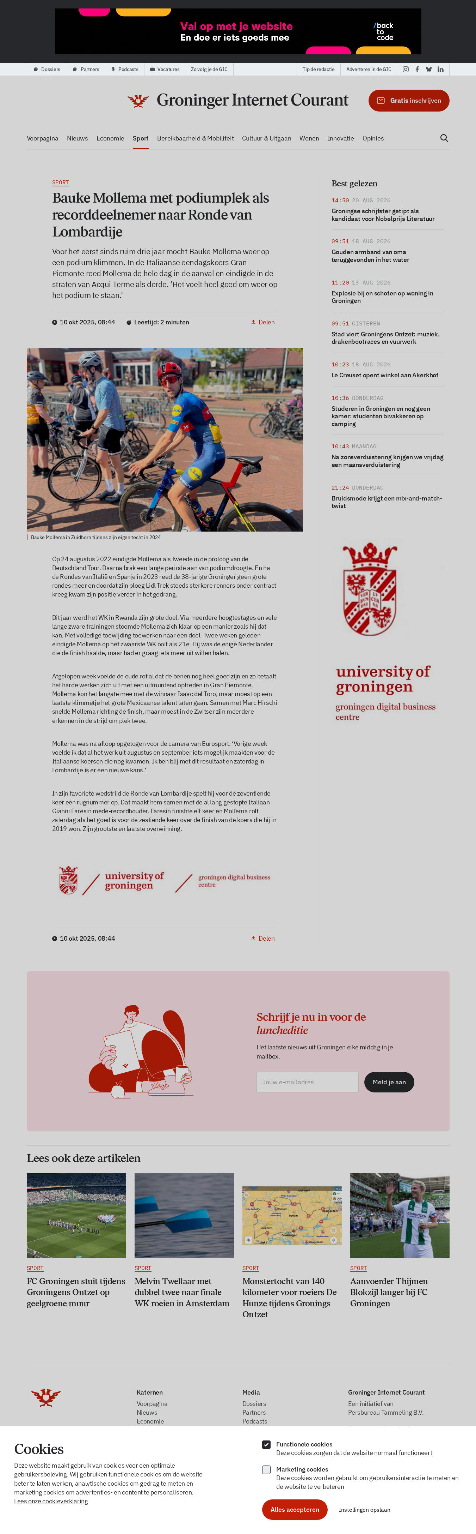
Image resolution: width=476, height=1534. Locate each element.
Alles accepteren (295, 1509)
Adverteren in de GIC (368, 69)
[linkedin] (440, 69)
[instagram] (406, 69)
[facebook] (417, 69)
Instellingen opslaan (364, 1509)
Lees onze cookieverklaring (51, 1501)
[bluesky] (429, 69)
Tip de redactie (319, 69)
